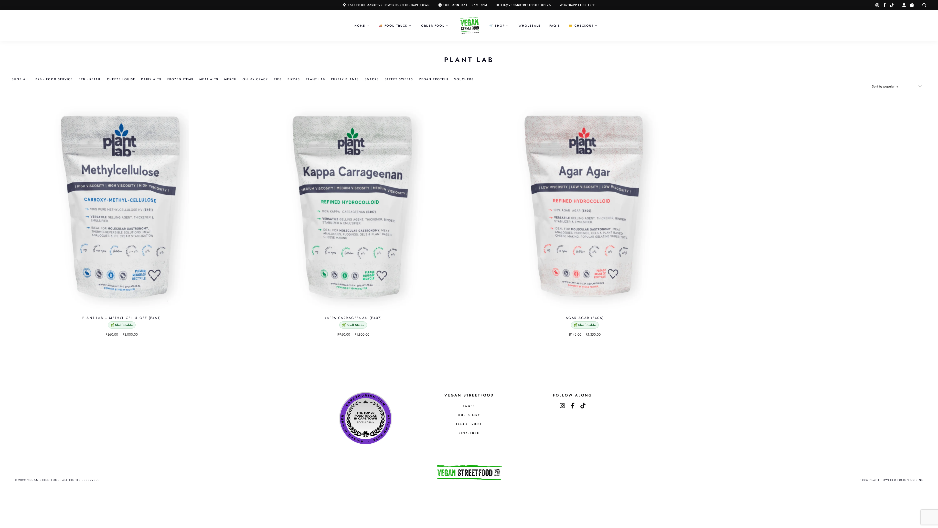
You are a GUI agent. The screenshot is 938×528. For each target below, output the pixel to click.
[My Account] (904, 5)
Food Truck (469, 424)
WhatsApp (568, 5)
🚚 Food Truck (393, 25)
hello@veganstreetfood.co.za (523, 5)
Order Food (433, 25)
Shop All (21, 79)
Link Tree (587, 5)
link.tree (469, 433)
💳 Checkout (581, 25)
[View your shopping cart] (912, 5)
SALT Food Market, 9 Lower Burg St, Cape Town (389, 5)
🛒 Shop (497, 25)
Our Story (469, 415)
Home (359, 25)
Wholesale (530, 25)
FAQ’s (554, 25)
